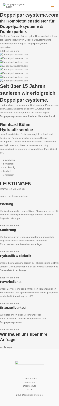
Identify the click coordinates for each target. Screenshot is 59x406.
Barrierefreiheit (29, 378)
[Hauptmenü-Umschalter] (52, 5)
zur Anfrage (6, 347)
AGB (29, 389)
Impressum (29, 382)
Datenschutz (29, 386)
